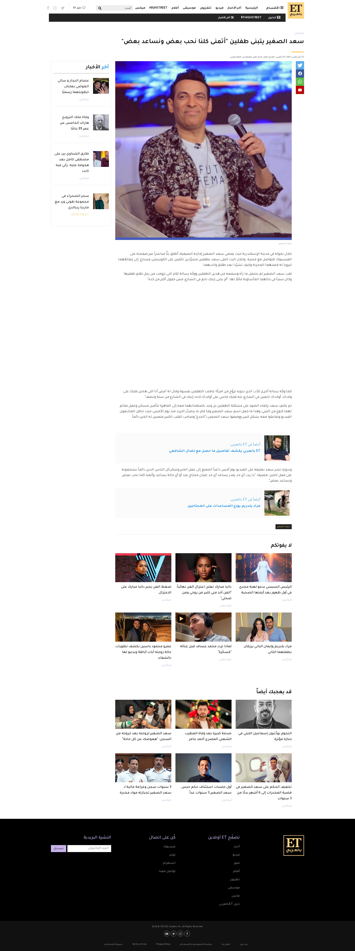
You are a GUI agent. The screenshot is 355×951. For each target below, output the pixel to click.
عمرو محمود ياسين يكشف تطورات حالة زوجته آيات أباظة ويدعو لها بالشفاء (143, 652)
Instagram (55, 8)
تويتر (172, 855)
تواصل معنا (167, 871)
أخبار (237, 847)
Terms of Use (139, 944)
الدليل (272, 17)
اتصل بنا (226, 944)
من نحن (244, 944)
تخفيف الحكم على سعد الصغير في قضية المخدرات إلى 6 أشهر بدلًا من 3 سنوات (264, 793)
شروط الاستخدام (114, 944)
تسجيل (58, 848)
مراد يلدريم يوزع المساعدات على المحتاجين (224, 506)
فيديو (220, 8)
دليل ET (77, 8)
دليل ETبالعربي (229, 904)
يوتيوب (167, 933)
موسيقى (189, 8)
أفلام (175, 8)
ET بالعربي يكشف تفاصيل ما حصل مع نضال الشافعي (214, 451)
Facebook (48, 8)
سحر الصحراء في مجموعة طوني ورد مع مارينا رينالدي (72, 202)
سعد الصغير (283, 526)
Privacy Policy (163, 944)
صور (237, 863)
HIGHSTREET (158, 8)
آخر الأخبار (234, 8)
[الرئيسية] (295, 10)
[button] (300, 65)
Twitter (63, 8)
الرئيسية (251, 8)
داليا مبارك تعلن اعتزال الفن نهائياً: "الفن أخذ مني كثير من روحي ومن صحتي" (204, 592)
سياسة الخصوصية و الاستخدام (196, 944)
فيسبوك (169, 847)
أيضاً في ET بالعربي (245, 445)
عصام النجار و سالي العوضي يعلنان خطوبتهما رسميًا (73, 86)
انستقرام (169, 863)
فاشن (236, 896)
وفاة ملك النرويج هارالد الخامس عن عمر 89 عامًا (74, 123)
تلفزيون (205, 8)
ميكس (140, 8)
